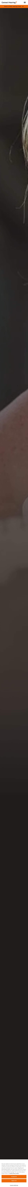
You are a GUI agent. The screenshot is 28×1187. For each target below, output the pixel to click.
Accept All (14, 1176)
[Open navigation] (24, 2)
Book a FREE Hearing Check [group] (12, 6)
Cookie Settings (14, 1185)
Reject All (14, 1180)
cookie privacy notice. (14, 1173)
